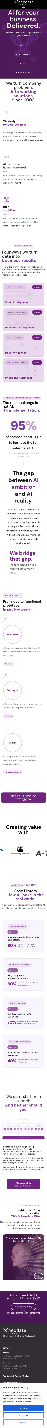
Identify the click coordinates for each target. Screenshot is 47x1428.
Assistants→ (23, 72)
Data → (23, 63)
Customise (23, 1415)
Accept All (24, 1408)
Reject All (23, 1422)
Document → (23, 54)
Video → (23, 45)
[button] (23, 7)
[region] (23, 1405)
